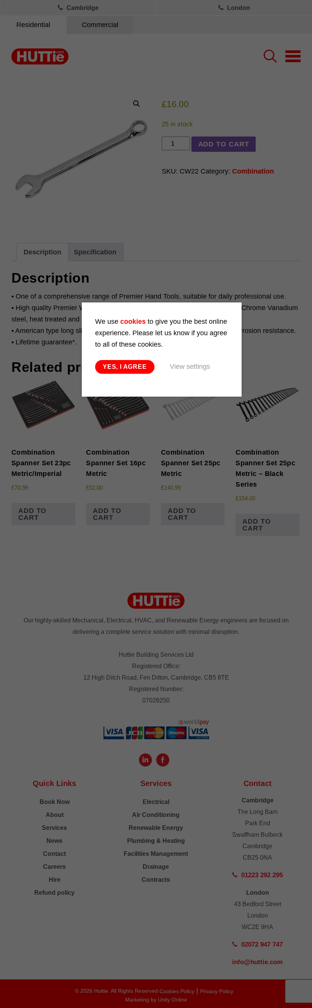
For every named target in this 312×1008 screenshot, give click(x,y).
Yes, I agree (125, 366)
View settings (190, 366)
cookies (133, 321)
